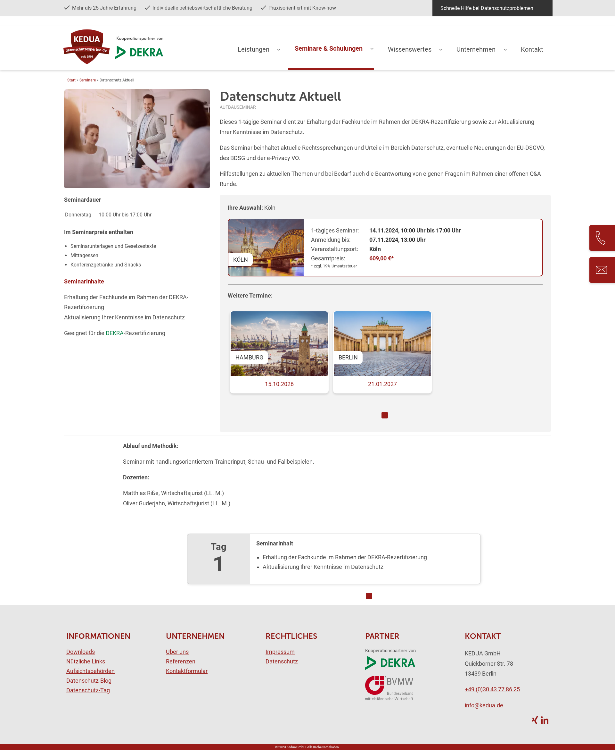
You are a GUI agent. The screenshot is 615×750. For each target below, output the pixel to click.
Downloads (80, 652)
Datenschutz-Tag (88, 690)
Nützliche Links (85, 661)
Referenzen (180, 661)
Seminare (87, 80)
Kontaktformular (187, 671)
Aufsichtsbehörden (90, 671)
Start (71, 80)
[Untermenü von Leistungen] (279, 49)
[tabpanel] (385, 358)
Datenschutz (282, 661)
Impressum (280, 652)
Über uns (177, 652)
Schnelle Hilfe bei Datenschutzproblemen (486, 8)
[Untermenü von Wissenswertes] (441, 49)
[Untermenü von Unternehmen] (505, 49)
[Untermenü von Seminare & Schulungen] (372, 48)
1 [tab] (384, 415)
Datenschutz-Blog (88, 681)
